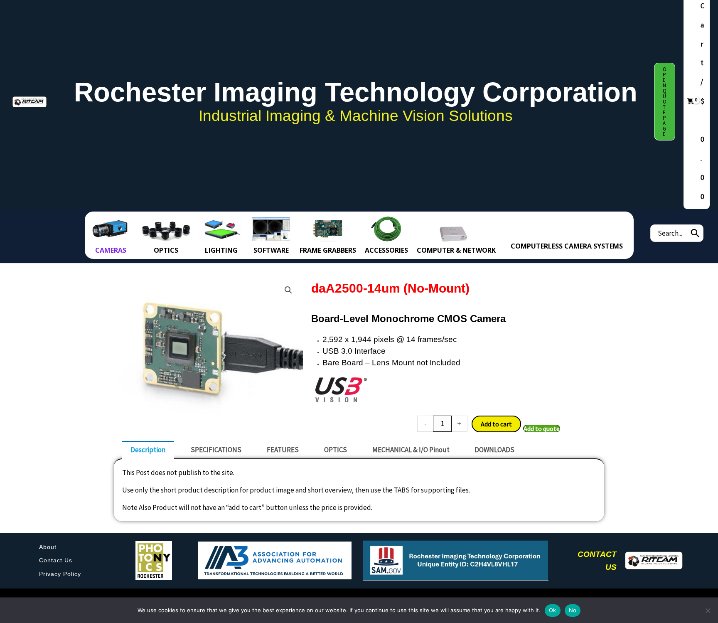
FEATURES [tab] (283, 449)
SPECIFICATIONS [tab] (216, 449)
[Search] (695, 233)
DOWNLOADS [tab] (494, 449)
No (573, 610)
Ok (552, 610)
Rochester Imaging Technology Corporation (355, 92)
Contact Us (55, 560)
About (48, 547)
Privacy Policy (60, 574)
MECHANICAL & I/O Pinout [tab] (411, 449)
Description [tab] (147, 449)
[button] (664, 101)
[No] (707, 610)
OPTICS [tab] (335, 449)
